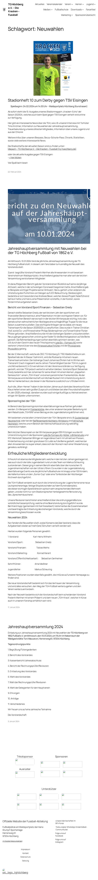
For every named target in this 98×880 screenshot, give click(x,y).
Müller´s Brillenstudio (73, 435)
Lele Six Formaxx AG (52, 435)
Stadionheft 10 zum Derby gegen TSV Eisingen (48, 100)
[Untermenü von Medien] (51, 9)
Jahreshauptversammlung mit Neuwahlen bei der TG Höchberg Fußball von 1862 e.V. (47, 250)
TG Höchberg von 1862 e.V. (67, 877)
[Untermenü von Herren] (83, 4)
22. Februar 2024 (14, 172)
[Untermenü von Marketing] (72, 15)
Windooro (63, 420)
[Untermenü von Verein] (72, 4)
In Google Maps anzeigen (12, 841)
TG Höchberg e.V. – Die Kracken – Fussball (15, 10)
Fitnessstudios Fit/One (49, 345)
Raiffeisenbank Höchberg (45, 420)
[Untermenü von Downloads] (83, 9)
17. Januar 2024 (14, 607)
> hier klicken (15, 157)
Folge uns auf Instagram (60, 840)
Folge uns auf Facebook (60, 834)
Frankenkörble (37, 409)
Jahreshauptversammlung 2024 (35, 626)
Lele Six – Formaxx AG (65, 342)
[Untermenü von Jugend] (94, 4)
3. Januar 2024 (14, 721)
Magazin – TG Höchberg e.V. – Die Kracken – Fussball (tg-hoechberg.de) (42, 148)
